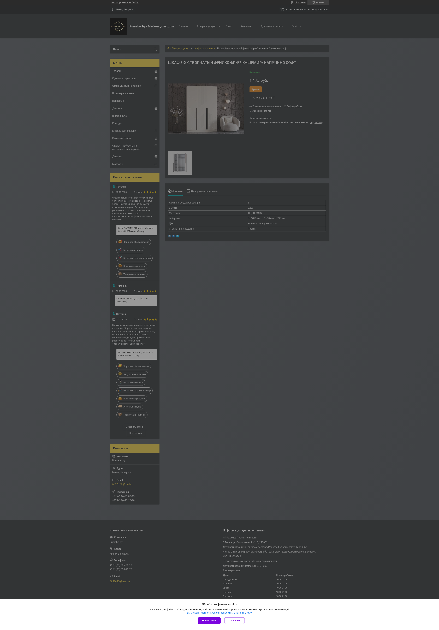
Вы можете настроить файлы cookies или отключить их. (218, 612)
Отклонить (234, 620)
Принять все (209, 620)
